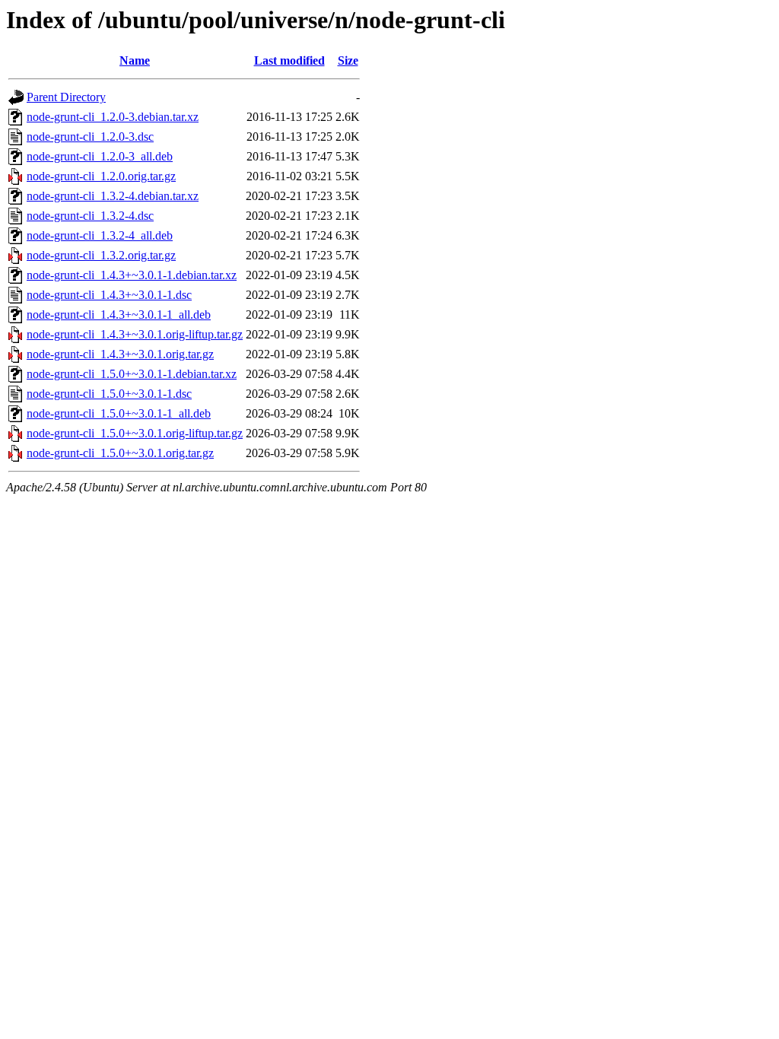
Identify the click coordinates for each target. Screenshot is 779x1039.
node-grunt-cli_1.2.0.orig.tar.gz (101, 176)
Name (134, 60)
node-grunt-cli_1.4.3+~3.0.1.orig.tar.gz (120, 354)
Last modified (289, 60)
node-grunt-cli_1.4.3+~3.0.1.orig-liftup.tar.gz (135, 334)
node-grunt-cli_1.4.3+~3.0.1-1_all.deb (119, 314)
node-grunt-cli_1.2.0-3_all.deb (100, 156)
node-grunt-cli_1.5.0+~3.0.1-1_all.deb (119, 413)
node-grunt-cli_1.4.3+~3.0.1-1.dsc (109, 294)
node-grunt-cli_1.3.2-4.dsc (90, 215)
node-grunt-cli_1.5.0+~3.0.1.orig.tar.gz (120, 452)
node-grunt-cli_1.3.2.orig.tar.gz (101, 255)
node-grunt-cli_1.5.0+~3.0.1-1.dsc (109, 393)
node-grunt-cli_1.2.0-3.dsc (90, 136)
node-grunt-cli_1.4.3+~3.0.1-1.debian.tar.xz (132, 274)
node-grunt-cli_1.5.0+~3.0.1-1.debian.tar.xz (132, 373)
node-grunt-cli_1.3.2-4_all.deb (100, 235)
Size (348, 60)
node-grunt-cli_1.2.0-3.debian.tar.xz (113, 116)
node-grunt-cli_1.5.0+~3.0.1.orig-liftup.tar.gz (135, 433)
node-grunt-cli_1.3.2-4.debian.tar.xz (113, 195)
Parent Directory (66, 97)
